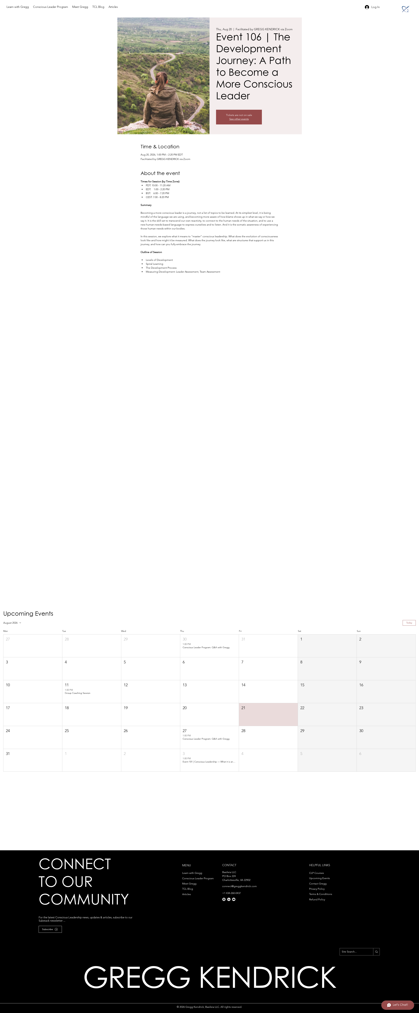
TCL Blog (187, 888)
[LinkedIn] (228, 899)
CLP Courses (316, 872)
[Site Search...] (376, 951)
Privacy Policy (317, 888)
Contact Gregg (318, 883)
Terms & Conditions (320, 894)
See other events (239, 119)
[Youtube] (233, 899)
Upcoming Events (319, 878)
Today (409, 622)
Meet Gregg (189, 883)
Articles (186, 894)
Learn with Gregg (192, 872)
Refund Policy (317, 899)
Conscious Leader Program (198, 878)
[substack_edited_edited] (224, 899)
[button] (32, 645)
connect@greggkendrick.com (239, 886)
